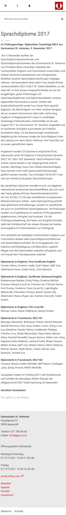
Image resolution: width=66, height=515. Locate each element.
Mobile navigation (5, 5)
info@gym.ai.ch (18, 435)
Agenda (5, 487)
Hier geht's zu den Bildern (15, 397)
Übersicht (6, 511)
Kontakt (5, 491)
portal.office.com (10, 476)
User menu (29, 5)
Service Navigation (17, 5)
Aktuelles (6, 483)
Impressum (7, 495)
